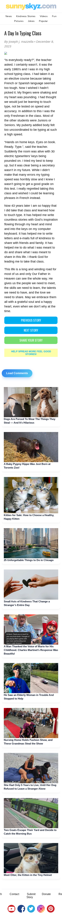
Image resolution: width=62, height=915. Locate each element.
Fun (54, 16)
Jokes (31, 21)
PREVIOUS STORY (31, 320)
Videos (44, 16)
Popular (43, 21)
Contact (14, 894)
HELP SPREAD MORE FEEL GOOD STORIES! (31, 353)
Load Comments (17, 373)
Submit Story (31, 896)
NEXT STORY (31, 330)
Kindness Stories (25, 16)
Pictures (18, 21)
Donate (46, 894)
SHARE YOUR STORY (31, 340)
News (9, 16)
